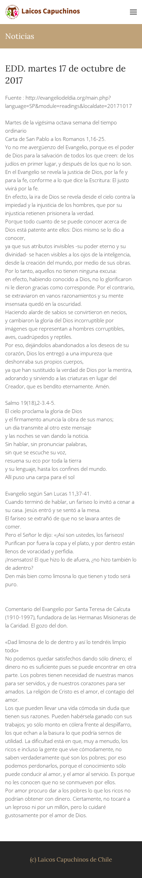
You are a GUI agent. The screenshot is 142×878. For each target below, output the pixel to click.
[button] (133, 12)
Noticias (19, 36)
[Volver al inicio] (43, 12)
